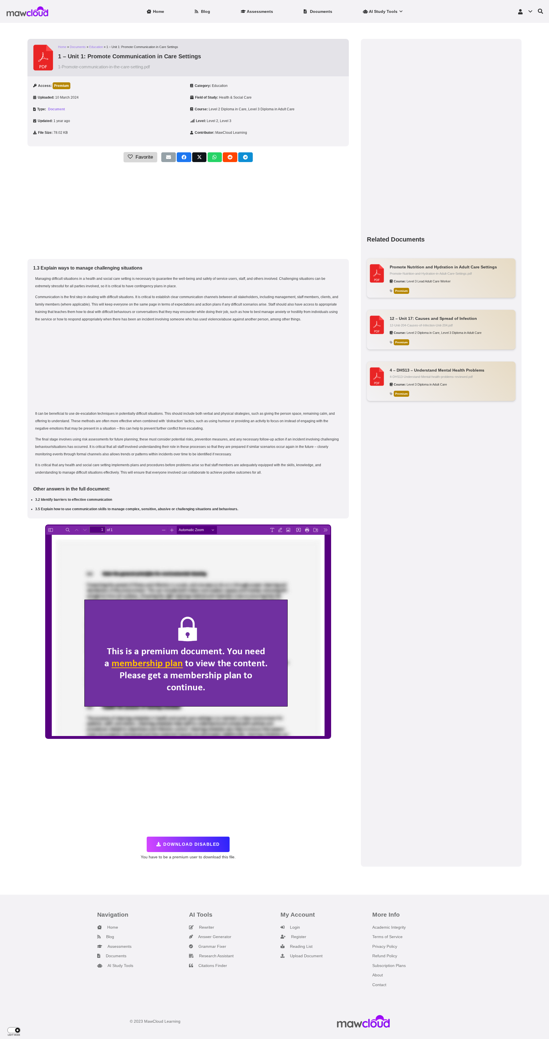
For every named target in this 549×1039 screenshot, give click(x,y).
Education (96, 47)
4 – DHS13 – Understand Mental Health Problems (437, 370)
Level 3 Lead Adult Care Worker (429, 281)
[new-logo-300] (27, 11)
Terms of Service (387, 936)
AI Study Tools (120, 965)
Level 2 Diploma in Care (227, 109)
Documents (78, 47)
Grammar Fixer (211, 946)
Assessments (119, 946)
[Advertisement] (188, 211)
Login (294, 927)
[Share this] (184, 157)
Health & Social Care (235, 97)
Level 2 (212, 121)
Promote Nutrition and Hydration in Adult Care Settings (443, 267)
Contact (379, 984)
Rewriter (206, 927)
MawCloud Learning (231, 133)
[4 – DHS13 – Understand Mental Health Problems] (377, 371)
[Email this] (168, 157)
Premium (61, 86)
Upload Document (306, 956)
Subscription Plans (389, 965)
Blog (109, 936)
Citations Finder (212, 965)
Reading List (301, 946)
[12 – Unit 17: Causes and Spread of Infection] (377, 319)
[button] (399, 11)
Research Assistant (216, 956)
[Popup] (540, 11)
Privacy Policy (384, 946)
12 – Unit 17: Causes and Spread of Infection (433, 318)
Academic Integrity (389, 927)
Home (62, 47)
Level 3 (225, 121)
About (377, 975)
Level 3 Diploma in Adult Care (271, 109)
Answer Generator (214, 936)
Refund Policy (384, 956)
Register (298, 936)
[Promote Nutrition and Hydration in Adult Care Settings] (377, 268)
